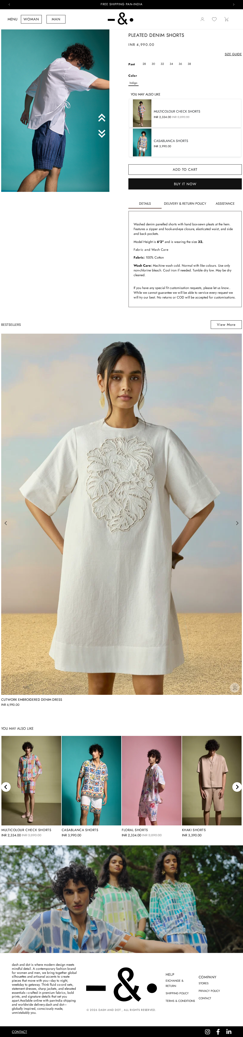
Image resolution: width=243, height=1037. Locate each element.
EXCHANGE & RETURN (174, 983)
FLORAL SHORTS (135, 830)
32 (162, 64)
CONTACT (205, 998)
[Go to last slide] (6, 787)
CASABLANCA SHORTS (80, 830)
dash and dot (109, 1010)
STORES (204, 983)
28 (144, 64)
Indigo (133, 83)
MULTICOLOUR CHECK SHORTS (26, 830)
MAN (56, 19)
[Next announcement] (234, 4)
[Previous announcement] (9, 4)
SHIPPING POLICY (177, 993)
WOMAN (31, 19)
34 (171, 64)
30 (153, 64)
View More (226, 324)
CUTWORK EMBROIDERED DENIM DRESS (31, 700)
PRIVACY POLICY (209, 991)
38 (189, 64)
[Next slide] (237, 787)
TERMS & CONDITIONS (180, 1001)
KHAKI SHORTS (194, 830)
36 (180, 64)
